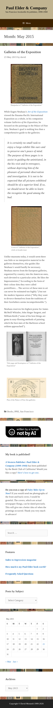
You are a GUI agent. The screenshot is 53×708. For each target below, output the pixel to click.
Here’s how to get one (28, 472)
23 (44, 644)
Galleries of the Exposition (22, 52)
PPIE (16, 411)
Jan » (15, 661)
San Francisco (27, 411)
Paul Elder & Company (26, 8)
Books (10, 411)
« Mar (8, 661)
